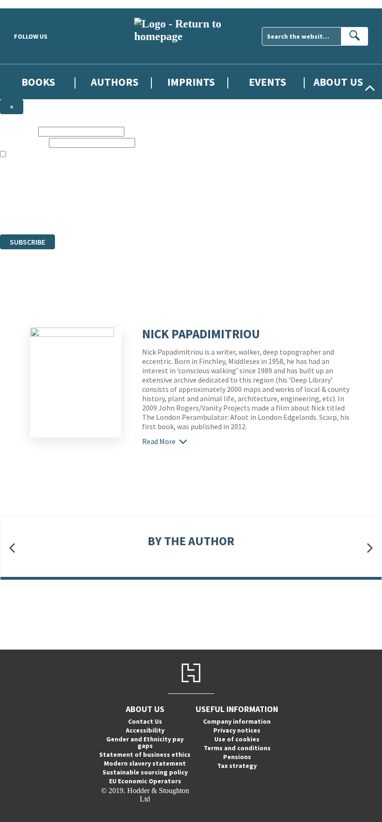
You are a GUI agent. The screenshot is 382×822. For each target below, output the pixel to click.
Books (38, 82)
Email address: (23, 142)
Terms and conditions (237, 748)
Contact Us (145, 721)
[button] (12, 548)
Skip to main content (30, 4)
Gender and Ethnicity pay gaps (145, 742)
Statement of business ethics (145, 754)
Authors (114, 82)
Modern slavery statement (145, 763)
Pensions (237, 757)
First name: (18, 131)
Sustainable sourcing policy (145, 772)
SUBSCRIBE (27, 242)
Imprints (191, 82)
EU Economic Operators (145, 781)
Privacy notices (236, 730)
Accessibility (145, 730)
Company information (237, 721)
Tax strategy (237, 765)
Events (267, 82)
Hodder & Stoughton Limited (107, 196)
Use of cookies (236, 739)
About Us (338, 82)
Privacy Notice (183, 213)
